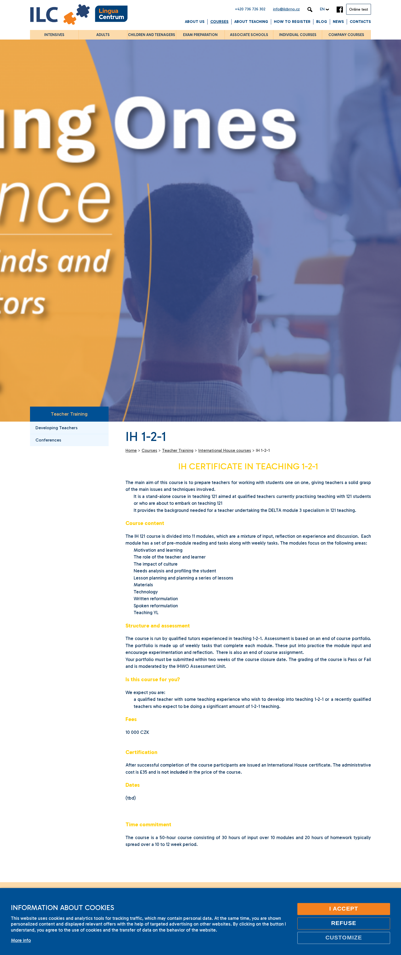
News (338, 21)
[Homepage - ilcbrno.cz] (79, 15)
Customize (343, 937)
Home (131, 450)
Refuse (343, 923)
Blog (321, 21)
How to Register (292, 21)
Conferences (48, 440)
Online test (358, 9)
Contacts (360, 21)
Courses (219, 21)
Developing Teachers (56, 427)
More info (21, 940)
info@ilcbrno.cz (286, 9)
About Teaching (251, 21)
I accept (343, 908)
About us (195, 21)
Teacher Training (69, 414)
